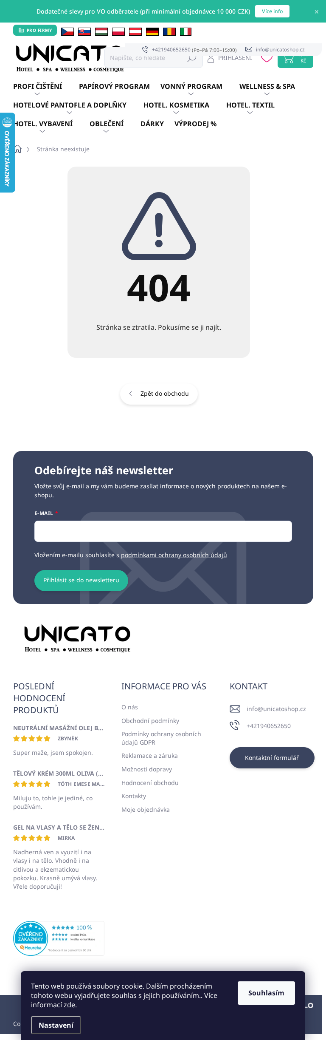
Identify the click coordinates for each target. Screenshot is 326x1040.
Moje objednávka (145, 809)
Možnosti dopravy (146, 769)
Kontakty (133, 796)
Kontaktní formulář (272, 758)
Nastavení (56, 1025)
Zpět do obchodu (165, 393)
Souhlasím (266, 992)
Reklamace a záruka (149, 755)
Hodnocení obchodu (150, 783)
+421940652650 (269, 726)
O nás (129, 707)
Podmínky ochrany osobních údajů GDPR (161, 738)
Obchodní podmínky (150, 721)
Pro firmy (39, 30)
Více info (272, 11)
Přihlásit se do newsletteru (81, 580)
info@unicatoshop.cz (276, 709)
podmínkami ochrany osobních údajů (174, 555)
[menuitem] (46, 86)
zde (69, 1004)
